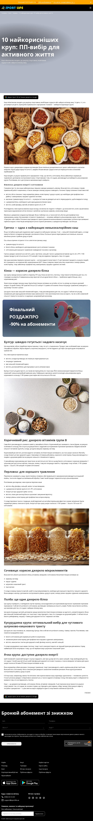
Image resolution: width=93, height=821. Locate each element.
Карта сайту (43, 766)
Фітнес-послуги (25, 769)
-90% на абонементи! (44, 2)
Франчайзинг (6, 776)
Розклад (4, 766)
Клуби (3, 762)
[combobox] (23, 727)
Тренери (23, 766)
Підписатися (39, 814)
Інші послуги (43, 769)
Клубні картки (44, 762)
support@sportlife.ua (11, 800)
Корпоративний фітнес (9, 772)
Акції (22, 762)
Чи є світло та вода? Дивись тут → (64, 2)
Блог (3, 769)
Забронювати (11, 744)
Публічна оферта (26, 772)
